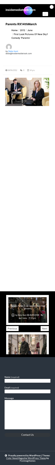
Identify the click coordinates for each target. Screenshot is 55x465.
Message (9, 398)
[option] (27, 310)
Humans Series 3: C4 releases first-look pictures (27, 307)
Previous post (17, 131)
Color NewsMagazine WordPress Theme (26, 458)
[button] (45, 14)
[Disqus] (27, 177)
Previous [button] (12, 328)
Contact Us (27, 434)
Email (12, 387)
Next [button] (44, 328)
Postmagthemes (27, 460)
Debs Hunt (13, 51)
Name (12, 377)
